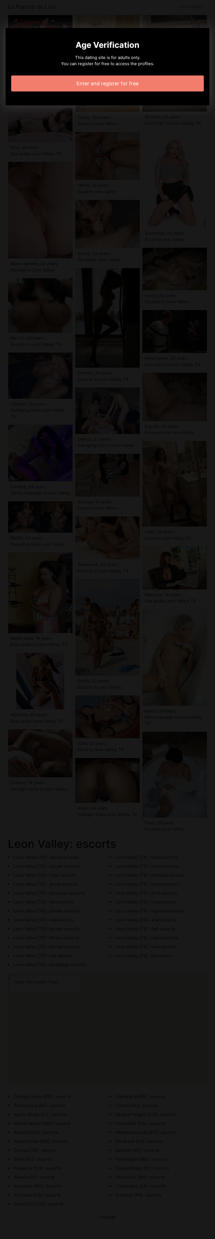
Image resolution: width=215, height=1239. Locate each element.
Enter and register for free (107, 83)
